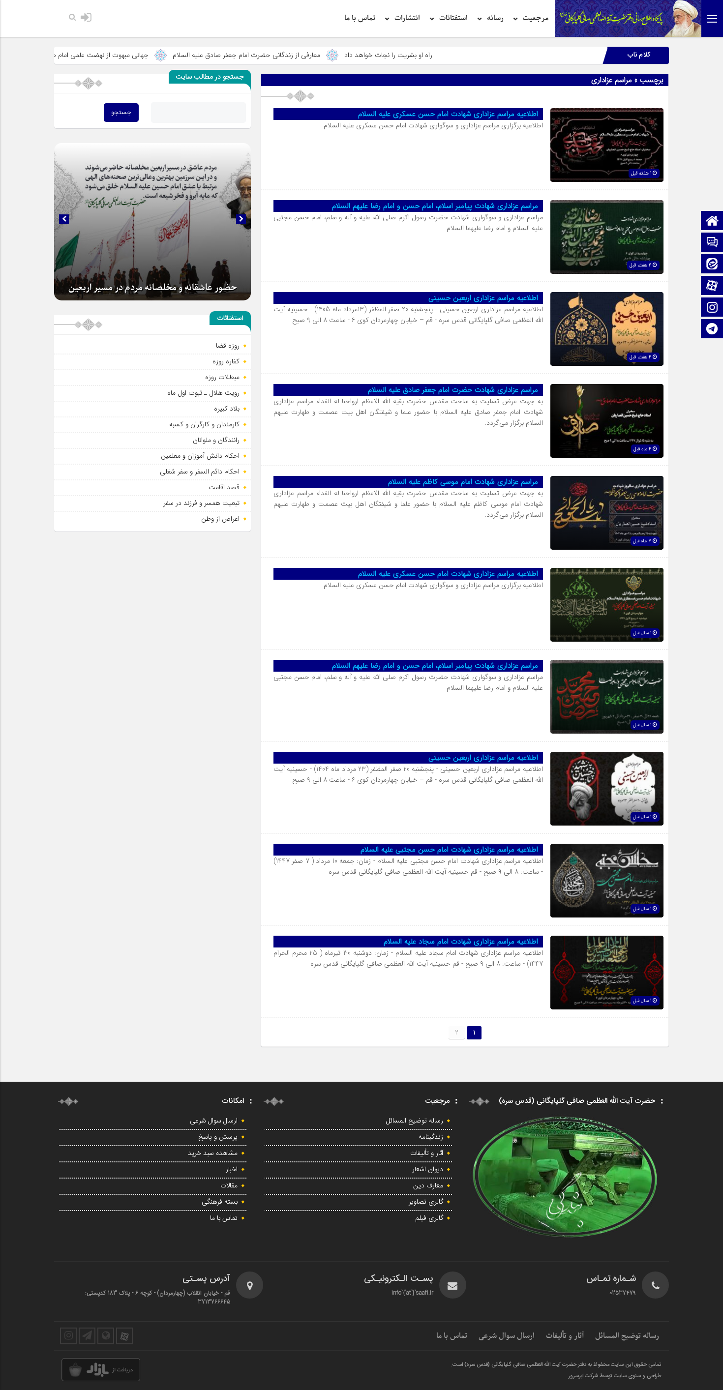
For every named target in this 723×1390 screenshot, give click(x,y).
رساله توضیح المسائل (414, 1121)
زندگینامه (431, 1137)
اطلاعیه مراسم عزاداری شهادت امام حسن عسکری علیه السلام (448, 114)
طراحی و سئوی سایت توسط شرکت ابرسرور (615, 1376)
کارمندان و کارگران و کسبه (204, 424)
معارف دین (428, 1186)
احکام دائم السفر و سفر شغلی (200, 471)
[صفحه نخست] (712, 221)
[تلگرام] (712, 329)
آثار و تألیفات (426, 1153)
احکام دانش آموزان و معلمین (200, 455)
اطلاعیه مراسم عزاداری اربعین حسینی (483, 298)
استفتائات (453, 18)
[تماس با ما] (712, 243)
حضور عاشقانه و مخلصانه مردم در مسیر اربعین (152, 288)
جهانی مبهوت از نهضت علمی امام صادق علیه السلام (149, 55)
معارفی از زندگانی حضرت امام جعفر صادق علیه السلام (318, 55)
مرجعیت (535, 18)
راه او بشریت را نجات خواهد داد (460, 55)
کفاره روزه (226, 361)
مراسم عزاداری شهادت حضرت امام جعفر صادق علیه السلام (453, 390)
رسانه (495, 18)
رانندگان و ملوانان (216, 440)
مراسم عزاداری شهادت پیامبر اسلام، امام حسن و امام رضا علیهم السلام (435, 206)
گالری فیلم (429, 1218)
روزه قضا (228, 345)
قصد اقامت (224, 487)
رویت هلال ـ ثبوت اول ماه (203, 392)
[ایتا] (712, 264)
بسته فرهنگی (220, 1202)
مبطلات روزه (222, 377)
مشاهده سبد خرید (213, 1153)
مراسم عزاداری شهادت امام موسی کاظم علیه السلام (463, 482)
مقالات (229, 1186)
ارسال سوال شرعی (214, 1121)
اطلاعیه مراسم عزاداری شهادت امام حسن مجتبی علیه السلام (449, 850)
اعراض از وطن (220, 518)
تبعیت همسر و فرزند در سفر (201, 503)
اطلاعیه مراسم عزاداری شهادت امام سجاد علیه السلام (461, 941)
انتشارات (407, 18)
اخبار (232, 1170)
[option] (152, 221)
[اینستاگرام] (712, 308)
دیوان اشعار (427, 1170)
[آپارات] (712, 286)
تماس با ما (359, 18)
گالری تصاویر (426, 1202)
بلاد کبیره (227, 408)
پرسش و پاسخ (218, 1137)
